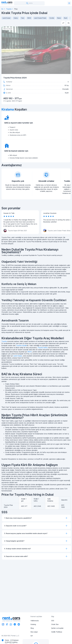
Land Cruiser (6, 18)
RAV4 (29, 18)
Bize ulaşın (34, 632)
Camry (16, 18)
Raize (59, 18)
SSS (52, 621)
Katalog (33, 624)
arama (30, 3)
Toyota (8, 9)
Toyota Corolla (21, 345)
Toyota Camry (43, 347)
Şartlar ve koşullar (57, 628)
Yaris (22, 18)
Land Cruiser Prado (40, 18)
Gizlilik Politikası (56, 632)
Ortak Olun (55, 624)
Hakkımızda (35, 621)
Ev (2, 9)
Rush (65, 18)
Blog (32, 628)
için (32, 636)
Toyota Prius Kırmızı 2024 (15, 78)
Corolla (52, 18)
